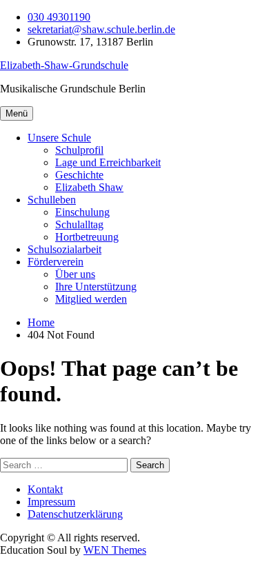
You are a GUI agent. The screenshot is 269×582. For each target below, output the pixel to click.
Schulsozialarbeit (64, 249)
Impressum (51, 502)
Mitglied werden (91, 299)
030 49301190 (59, 17)
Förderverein (55, 262)
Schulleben (52, 199)
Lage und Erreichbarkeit (108, 162)
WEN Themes (114, 550)
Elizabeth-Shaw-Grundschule (64, 65)
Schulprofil (79, 150)
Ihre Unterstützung (96, 286)
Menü (17, 113)
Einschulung (82, 212)
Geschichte (79, 175)
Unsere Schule (59, 137)
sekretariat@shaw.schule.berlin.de (101, 29)
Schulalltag (79, 224)
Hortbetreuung (87, 237)
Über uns (75, 274)
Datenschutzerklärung (75, 514)
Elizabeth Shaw (89, 187)
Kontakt (45, 489)
